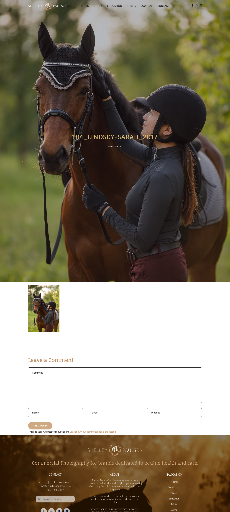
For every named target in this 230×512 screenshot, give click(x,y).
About (71, 5)
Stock (98, 5)
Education (114, 5)
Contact (163, 5)
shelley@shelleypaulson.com (55, 482)
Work (85, 5)
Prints (131, 5)
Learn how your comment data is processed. (93, 431)
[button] (174, 487)
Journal (146, 5)
